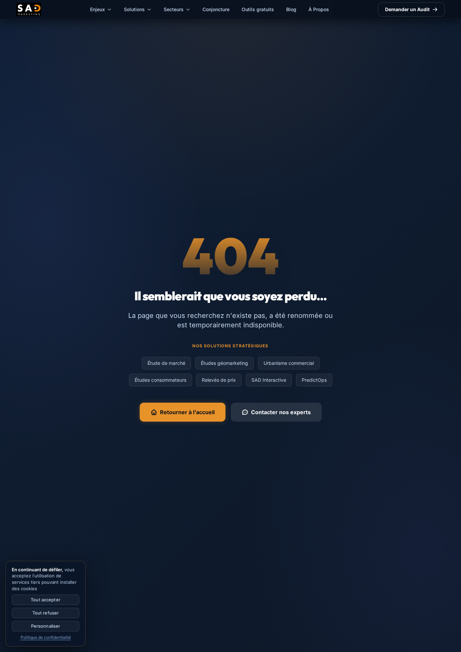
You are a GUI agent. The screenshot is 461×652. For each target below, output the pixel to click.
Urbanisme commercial (289, 363)
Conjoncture (215, 9)
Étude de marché (166, 363)
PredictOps (314, 380)
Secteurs (174, 9)
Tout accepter (45, 599)
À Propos (318, 9)
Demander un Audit (407, 9)
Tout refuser (45, 613)
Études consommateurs (160, 380)
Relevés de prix (219, 380)
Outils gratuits (258, 9)
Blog (291, 9)
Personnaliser (45, 626)
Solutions (134, 9)
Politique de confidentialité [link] (46, 637)
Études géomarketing (224, 363)
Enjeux (97, 9)
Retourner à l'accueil (187, 412)
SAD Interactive (268, 380)
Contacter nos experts (281, 412)
